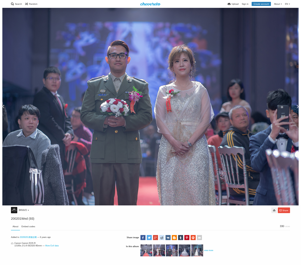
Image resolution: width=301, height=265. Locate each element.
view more (208, 250)
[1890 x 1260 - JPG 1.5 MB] (274, 210)
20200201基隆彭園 (28, 237)
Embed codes (28, 226)
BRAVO (23, 210)
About (15, 226)
